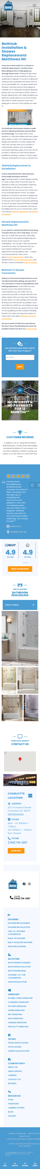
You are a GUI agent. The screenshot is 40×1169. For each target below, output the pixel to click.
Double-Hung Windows (20, 998)
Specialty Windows (18, 1026)
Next (20, 366)
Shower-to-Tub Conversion (16, 976)
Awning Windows (17, 1022)
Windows (14, 994)
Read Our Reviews (20, 569)
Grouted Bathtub (17, 981)
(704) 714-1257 (17, 842)
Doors (12, 1039)
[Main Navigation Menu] (34, 5)
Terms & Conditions (17, 1133)
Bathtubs (14, 958)
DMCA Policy (24, 1136)
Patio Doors (14, 1046)
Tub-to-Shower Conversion (16, 933)
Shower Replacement (19, 923)
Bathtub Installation (19, 966)
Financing (13, 1103)
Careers (12, 1075)
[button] (20, 759)
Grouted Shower (17, 946)
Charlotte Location (16, 796)
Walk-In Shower (16, 938)
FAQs (10, 1099)
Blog (10, 1111)
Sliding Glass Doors (18, 1051)
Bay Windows (15, 1014)
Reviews (12, 1083)
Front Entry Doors (18, 1042)
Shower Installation (19, 927)
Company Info (16, 1063)
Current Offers (16, 1107)
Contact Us (14, 1079)
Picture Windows (17, 1006)
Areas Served (15, 1071)
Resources (14, 1095)
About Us (13, 1067)
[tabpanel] (20, 666)
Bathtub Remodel (17, 970)
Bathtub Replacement (19, 962)
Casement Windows (18, 1002)
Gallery (12, 1115)
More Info (16, 850)
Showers (13, 919)
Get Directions (16, 814)
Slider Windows (16, 1010)
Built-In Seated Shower (20, 942)
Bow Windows (15, 1018)
